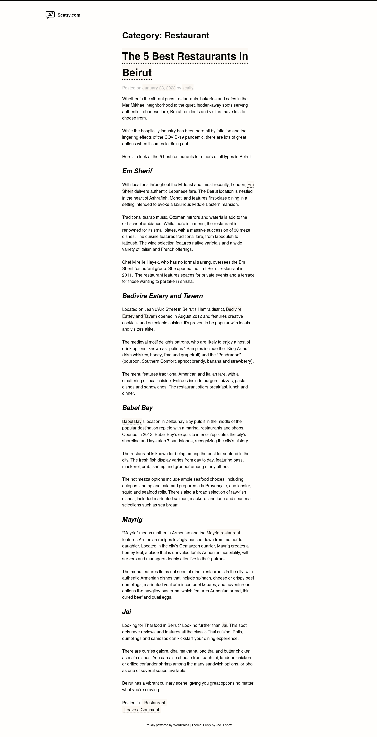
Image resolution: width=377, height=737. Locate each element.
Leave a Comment (142, 709)
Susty (207, 724)
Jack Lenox (224, 724)
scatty (188, 87)
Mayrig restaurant (223, 532)
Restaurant (154, 702)
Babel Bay (132, 421)
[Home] (50, 18)
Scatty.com (69, 15)
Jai (224, 625)
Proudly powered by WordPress (167, 724)
